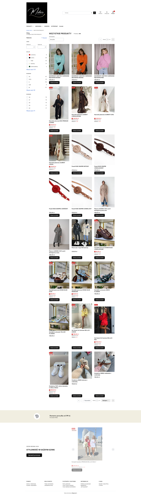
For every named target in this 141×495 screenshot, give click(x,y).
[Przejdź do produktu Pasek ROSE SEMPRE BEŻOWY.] (82, 149)
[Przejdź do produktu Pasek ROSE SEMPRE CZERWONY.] (59, 192)
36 (29, 97)
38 (29, 102)
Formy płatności (66, 483)
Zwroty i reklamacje (31, 483)
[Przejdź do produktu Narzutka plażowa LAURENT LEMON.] (59, 147)
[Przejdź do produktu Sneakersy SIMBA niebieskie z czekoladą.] (104, 362)
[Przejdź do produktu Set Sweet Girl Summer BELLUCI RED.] (104, 320)
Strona (104, 39)
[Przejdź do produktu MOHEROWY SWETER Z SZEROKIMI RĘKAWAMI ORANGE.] (82, 59)
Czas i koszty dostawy (68, 485)
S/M (30, 84)
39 (29, 105)
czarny (32, 57)
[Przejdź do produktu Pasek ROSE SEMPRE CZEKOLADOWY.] (104, 149)
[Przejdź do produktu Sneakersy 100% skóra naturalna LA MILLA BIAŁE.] (59, 368)
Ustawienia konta (49, 485)
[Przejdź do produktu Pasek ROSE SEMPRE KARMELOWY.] (82, 192)
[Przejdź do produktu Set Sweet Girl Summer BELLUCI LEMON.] (82, 316)
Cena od (28, 44)
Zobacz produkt (54, 82)
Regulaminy (83, 485)
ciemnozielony (34, 66)
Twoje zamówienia (49, 483)
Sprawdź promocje (34, 455)
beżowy (33, 63)
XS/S (30, 79)
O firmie (101, 485)
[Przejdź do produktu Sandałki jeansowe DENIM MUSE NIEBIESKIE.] (82, 275)
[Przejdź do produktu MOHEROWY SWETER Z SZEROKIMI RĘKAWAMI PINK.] (104, 59)
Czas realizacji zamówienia (69, 486)
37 (29, 100)
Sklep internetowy (70, 493)
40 (29, 108)
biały (32, 60)
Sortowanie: (52, 36)
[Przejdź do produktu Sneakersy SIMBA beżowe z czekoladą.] (82, 365)
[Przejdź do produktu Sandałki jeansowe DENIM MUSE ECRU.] (59, 275)
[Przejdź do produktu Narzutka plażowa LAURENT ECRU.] (104, 99)
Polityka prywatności (86, 483)
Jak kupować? (84, 486)
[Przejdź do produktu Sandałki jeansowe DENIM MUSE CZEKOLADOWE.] (104, 232)
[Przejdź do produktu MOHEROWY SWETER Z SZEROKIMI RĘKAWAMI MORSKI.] (59, 59)
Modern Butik (29, 30)
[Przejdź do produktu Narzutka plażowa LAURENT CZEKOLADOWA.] (82, 99)
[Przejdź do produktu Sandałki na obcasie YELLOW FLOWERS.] (59, 317)
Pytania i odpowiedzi (31, 485)
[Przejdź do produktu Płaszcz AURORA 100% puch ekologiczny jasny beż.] (104, 192)
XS (29, 76)
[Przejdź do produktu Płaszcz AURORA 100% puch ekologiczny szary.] (59, 234)
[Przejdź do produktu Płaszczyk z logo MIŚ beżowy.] (82, 232)
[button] (94, 13)
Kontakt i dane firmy (103, 483)
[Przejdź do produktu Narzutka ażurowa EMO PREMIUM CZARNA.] (59, 103)
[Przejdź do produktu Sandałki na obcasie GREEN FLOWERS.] (104, 275)
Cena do (40, 44)
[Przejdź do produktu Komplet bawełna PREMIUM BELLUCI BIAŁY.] (90, 443)
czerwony (33, 54)
